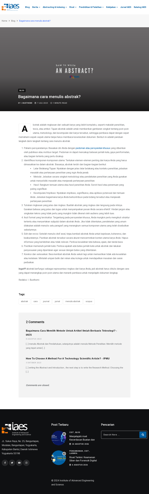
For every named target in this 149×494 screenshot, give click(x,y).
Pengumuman (76, 451)
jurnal (57, 301)
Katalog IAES (140, 7)
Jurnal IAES (125, 7)
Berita (35, 7)
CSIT (71, 432)
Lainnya (73, 453)
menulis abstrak (72, 301)
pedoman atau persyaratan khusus (93, 148)
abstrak (24, 301)
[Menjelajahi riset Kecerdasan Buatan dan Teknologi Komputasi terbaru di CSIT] (58, 438)
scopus (89, 301)
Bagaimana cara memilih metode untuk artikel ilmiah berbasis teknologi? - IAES (71, 332)
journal (46, 301)
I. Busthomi (26, 103)
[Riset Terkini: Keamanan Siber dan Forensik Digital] (58, 457)
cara (35, 301)
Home (4, 21)
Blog (27, 7)
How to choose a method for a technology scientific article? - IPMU (68, 358)
